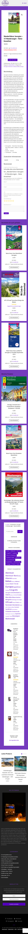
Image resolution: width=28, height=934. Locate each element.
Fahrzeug (19, 551)
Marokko (8, 597)
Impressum (4, 929)
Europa (21, 66)
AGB (15, 929)
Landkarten (14, 553)
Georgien (6, 66)
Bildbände (13, 551)
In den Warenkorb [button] (14, 267)
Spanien (18, 614)
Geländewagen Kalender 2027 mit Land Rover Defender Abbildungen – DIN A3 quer (7, 775)
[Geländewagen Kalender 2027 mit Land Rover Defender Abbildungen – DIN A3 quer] (7, 762)
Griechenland (15, 592)
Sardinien (8, 609)
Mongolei (8, 599)
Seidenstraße (15, 611)
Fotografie (8, 553)
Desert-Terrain (14, 584)
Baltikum (13, 581)
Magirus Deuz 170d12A (7, 871)
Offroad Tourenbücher (11, 555)
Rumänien (16, 605)
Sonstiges (8, 564)
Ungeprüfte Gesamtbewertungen (14, 306)
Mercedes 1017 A (6, 875)
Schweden (8, 611)
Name (5, 181)
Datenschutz (11, 929)
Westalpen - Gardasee (7, 869)
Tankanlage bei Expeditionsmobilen (10, 856)
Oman (13, 602)
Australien (14, 578)
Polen (20, 602)
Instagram (10, 921)
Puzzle (13, 564)
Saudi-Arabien (15, 609)
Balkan (8, 581)
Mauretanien (16, 597)
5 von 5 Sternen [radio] (13, 201)
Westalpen (16, 616)
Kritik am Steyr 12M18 (7, 873)
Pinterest (18, 918)
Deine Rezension (7, 204)
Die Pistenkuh (5, 877)
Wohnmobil (10, 619)
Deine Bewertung (7, 198)
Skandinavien (8, 613)
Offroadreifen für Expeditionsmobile (10, 863)
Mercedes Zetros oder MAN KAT (9, 859)
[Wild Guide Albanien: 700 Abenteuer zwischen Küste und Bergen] (20, 763)
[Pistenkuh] (5, 3)
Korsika (15, 595)
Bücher (7, 551)
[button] (21, 14)
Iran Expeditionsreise (7, 854)
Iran (21, 592)
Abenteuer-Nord (11, 576)
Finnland (7, 590)
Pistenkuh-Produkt (10, 557)
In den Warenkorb (13, 59)
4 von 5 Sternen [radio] (11, 201)
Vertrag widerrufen (14, 740)
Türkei (10, 616)
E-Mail (5, 187)
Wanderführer (12, 65)
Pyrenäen (8, 605)
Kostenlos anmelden (14, 904)
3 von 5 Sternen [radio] (9, 201)
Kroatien (19, 595)
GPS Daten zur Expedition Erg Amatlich (10, 867)
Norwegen (19, 599)
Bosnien (7, 584)
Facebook (9, 918)
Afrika (19, 575)
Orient (17, 602)
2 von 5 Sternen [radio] (7, 201)
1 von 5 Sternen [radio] (5, 201)
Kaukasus (12, 595)
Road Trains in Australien (7, 865)
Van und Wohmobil (10, 559)
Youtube (19, 921)
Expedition (17, 587)
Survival (7, 616)
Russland (16, 607)
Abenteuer (9, 573)
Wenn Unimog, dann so (7, 861)
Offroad (8, 602)
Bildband (17, 581)
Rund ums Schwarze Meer (14, 66)
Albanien (8, 578)
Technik (18, 564)
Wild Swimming (17, 562)
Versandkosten (14, 48)
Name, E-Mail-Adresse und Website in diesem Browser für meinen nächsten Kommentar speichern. (13, 195)
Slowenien (13, 613)
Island (7, 595)
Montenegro (14, 599)
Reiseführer (18, 557)
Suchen (20, 531)
